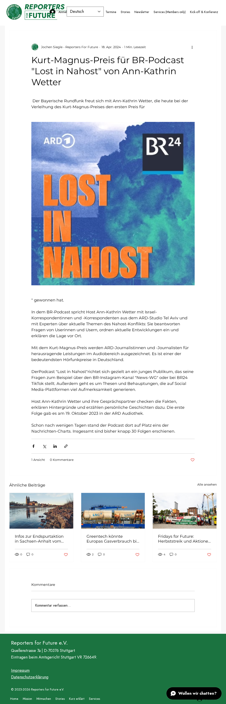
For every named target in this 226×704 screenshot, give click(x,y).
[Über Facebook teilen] (33, 446)
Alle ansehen (207, 484)
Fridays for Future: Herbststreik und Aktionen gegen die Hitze (184, 539)
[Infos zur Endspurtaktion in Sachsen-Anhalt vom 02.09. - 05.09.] (41, 511)
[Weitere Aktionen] (192, 47)
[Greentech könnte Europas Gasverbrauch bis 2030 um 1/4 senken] (113, 511)
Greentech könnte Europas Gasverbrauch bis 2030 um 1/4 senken (113, 539)
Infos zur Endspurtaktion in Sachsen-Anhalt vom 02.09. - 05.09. (39, 539)
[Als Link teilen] (66, 446)
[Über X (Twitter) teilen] (44, 446)
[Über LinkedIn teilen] (55, 446)
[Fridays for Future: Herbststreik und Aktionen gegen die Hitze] (185, 511)
